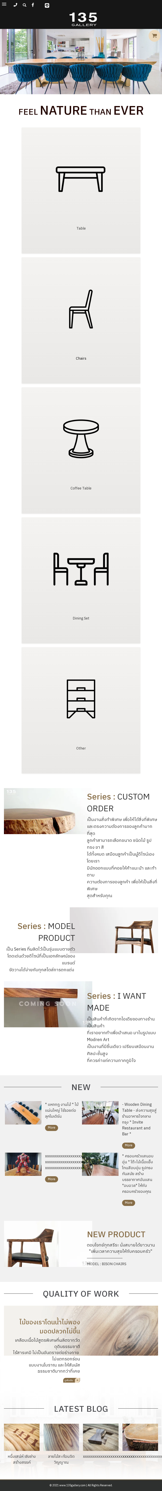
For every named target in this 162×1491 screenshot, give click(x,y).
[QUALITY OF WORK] (71, 1380)
